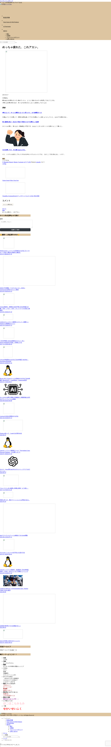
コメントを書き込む (8, 204)
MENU (8, 724)
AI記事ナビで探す (15, 229)
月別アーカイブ (4, 650)
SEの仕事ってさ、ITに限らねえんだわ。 (14, 150)
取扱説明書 (10, 720)
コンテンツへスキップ (6, 0)
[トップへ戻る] (0, 743)
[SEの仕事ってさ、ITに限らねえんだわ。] (16, 145)
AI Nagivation (10, 723)
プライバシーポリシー (16, 729)
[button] (16, 42)
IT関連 (12, 728)
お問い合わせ (14, 731)
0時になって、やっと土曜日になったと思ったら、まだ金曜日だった (22, 112)
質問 (1, 219)
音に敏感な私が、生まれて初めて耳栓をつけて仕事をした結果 (20, 122)
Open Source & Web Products (14, 721)
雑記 (3, 158)
